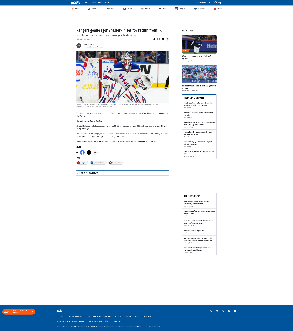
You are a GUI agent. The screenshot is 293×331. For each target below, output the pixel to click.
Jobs (136, 316)
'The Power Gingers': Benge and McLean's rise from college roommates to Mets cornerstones (198, 239)
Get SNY (107, 316)
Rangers (83, 113)
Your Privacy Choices (96, 321)
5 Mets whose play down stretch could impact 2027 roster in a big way (198, 133)
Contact (128, 316)
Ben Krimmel (194, 90)
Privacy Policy (62, 321)
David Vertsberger (189, 156)
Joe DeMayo (187, 107)
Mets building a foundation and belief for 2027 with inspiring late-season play (198, 202)
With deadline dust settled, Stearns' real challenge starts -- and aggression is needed (199, 123)
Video (100, 2)
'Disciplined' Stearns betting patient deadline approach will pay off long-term (197, 249)
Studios (118, 316)
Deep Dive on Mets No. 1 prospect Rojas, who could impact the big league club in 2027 (198, 104)
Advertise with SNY (77, 316)
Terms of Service (77, 321)
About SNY (61, 316)
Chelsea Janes (195, 61)
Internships (146, 316)
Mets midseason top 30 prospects (194, 230)
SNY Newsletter (94, 316)
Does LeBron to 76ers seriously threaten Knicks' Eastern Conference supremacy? (198, 222)
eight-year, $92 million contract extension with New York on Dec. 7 (124, 134)
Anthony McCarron (189, 243)
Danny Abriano (188, 117)
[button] (218, 2)
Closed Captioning (119, 321)
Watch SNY (202, 2)
